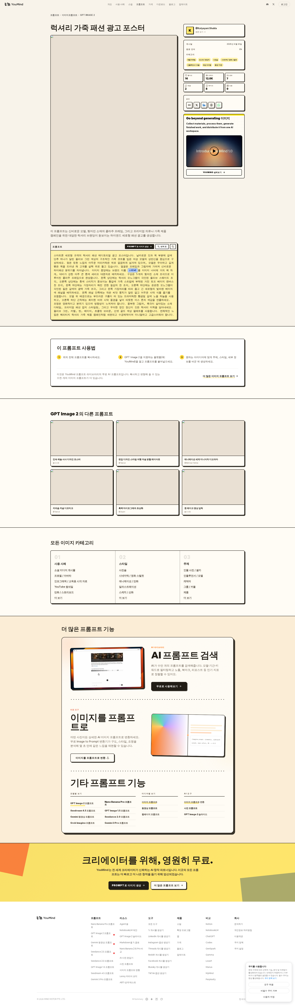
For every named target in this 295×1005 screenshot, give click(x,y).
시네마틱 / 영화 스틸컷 (229, 60)
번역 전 (164, 246)
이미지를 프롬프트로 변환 (90, 757)
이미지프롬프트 (69, 15)
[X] (273, 4)
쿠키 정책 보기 (271, 978)
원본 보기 (199, 32)
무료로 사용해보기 (167, 686)
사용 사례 (120, 4)
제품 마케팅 (191, 60)
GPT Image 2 (87, 15)
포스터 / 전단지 (204, 60)
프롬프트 (140, 4)
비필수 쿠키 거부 (269, 990)
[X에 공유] (197, 105)
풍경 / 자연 (218, 65)
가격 (151, 4)
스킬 (130, 4)
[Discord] (267, 4)
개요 (110, 4)
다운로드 (161, 4)
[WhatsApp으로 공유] (219, 105)
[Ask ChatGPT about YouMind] (146, 999)
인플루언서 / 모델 (193, 65)
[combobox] (243, 999)
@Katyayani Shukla (206, 28)
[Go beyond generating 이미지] (214, 151)
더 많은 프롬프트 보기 (166, 885)
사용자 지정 (269, 996)
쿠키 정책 (238, 942)
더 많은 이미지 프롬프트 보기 (219, 376)
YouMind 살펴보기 (212, 172)
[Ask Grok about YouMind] (161, 999)
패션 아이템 (207, 65)
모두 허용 (268, 984)
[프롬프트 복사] (173, 246)
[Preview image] (172, 40)
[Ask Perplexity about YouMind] (156, 999)
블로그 (172, 4)
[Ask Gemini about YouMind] (151, 999)
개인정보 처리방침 (243, 930)
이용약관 (238, 936)
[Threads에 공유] (211, 105)
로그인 (284, 4)
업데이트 (183, 4)
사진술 (215, 60)
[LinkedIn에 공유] (204, 105)
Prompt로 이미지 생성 (138, 246)
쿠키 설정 (238, 948)
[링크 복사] (189, 105)
